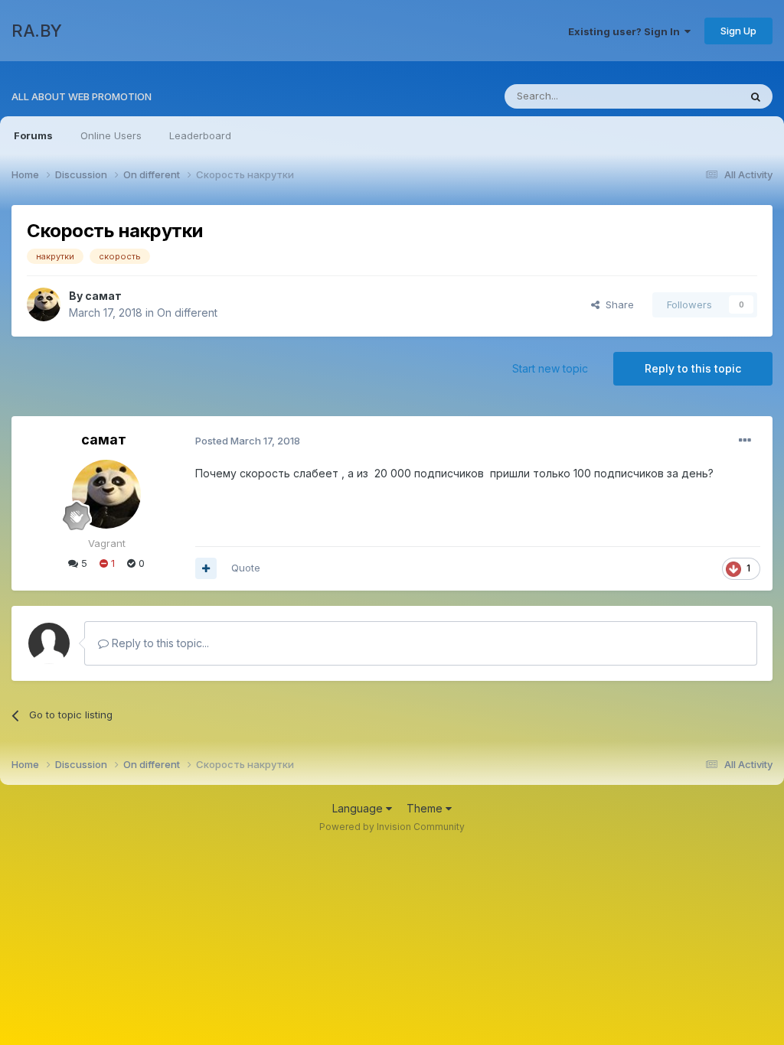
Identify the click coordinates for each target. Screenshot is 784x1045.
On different (187, 312)
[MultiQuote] (206, 568)
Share (616, 304)
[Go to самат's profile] (43, 304)
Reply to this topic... (159, 642)
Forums (33, 135)
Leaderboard (200, 135)
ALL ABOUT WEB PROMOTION (81, 96)
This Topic (694, 96)
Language (359, 808)
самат (103, 295)
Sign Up (738, 30)
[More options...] (745, 440)
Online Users (111, 135)
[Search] (756, 96)
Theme (426, 808)
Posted (247, 441)
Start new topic (550, 368)
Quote (245, 568)
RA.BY (36, 31)
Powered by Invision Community (392, 826)
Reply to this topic (693, 368)
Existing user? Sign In (626, 31)
